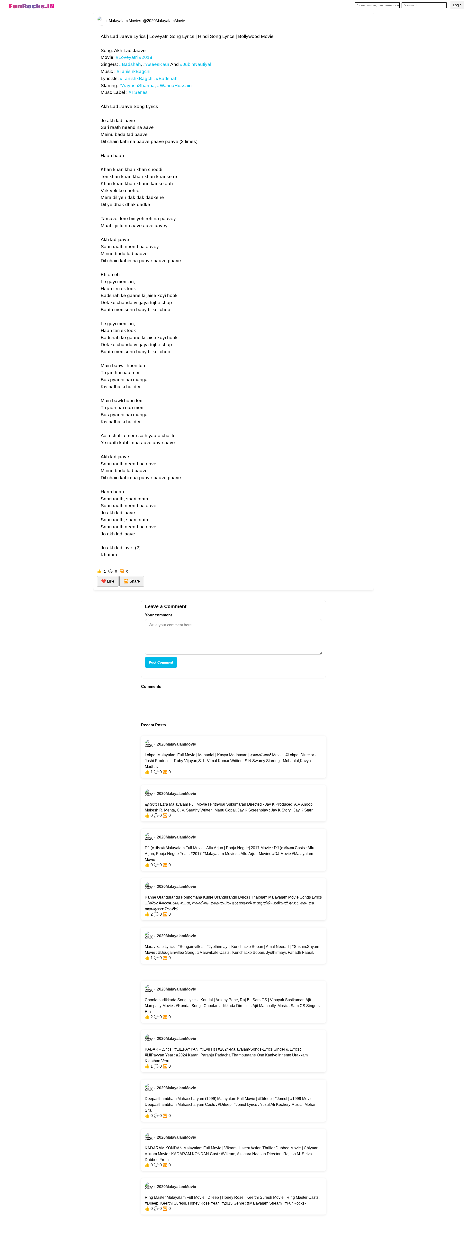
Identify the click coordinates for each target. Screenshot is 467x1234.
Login (457, 5)
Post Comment (161, 662)
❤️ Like (107, 581)
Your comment (158, 615)
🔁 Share (132, 581)
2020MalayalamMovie (176, 744)
